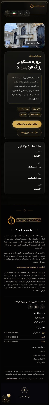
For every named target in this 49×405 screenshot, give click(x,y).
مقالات (42, 352)
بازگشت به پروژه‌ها (29, 132)
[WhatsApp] (42, 306)
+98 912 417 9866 (11, 341)
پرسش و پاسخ (39, 355)
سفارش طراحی (39, 321)
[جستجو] (27, 13)
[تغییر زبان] (14, 13)
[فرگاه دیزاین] (35, 6)
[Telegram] (36, 306)
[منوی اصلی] (7, 13)
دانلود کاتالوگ (39, 318)
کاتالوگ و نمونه (39, 359)
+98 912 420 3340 (11, 337)
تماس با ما (41, 362)
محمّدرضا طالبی (11, 378)
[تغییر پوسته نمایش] (20, 13)
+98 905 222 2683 (11, 332)
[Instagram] (30, 306)
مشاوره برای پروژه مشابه (27, 124)
